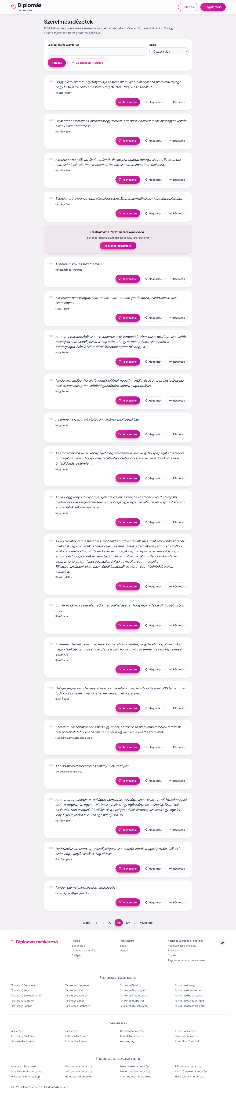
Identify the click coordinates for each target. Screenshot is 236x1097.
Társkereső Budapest (22, 985)
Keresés (57, 62)
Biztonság (173, 950)
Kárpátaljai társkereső (132, 1035)
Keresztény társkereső (23, 1035)
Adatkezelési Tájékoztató (182, 945)
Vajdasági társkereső (187, 1035)
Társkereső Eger (74, 1000)
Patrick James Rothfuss (68, 269)
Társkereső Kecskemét (188, 990)
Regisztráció (213, 7)
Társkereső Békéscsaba (189, 995)
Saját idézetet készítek (87, 63)
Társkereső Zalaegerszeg (189, 1000)
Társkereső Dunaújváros (133, 1005)
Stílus (152, 44)
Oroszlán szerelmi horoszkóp (26, 1071)
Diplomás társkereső (132, 1030)
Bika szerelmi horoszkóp (79, 1066)
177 (109, 922)
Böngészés (78, 945)
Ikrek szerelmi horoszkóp (134, 1066)
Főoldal (76, 940)
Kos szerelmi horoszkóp (23, 1066)
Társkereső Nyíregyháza (134, 990)
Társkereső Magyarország (190, 1005)
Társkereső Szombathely (134, 995)
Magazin (124, 950)
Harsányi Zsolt (63, 131)
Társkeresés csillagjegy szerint (118, 1058)
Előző (86, 922)
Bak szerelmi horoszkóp (78, 1076)
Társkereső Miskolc (131, 985)
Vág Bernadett (63, 92)
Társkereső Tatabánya (77, 1005)
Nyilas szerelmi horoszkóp (25, 1076)
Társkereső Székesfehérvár (26, 995)
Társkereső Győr (74, 990)
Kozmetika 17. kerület (187, 1041)
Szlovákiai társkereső (22, 1041)
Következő (146, 922)
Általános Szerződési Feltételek (186, 940)
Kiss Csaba (61, 616)
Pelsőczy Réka (63, 577)
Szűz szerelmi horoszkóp (79, 1071)
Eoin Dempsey (63, 859)
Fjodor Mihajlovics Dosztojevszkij (74, 737)
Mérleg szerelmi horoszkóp (135, 1071)
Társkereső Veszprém (22, 1000)
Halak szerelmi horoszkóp (189, 1076)
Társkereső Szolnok (76, 995)
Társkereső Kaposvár (132, 1000)
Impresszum (127, 940)
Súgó (123, 945)
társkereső (16, 1030)
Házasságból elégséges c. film (72, 893)
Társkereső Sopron (21, 1005)
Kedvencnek (127, 102)
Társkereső (71, 1030)
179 (128, 922)
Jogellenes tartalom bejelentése (186, 960)
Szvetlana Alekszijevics (68, 771)
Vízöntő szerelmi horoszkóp (135, 1076)
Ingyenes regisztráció (118, 245)
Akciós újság (127, 1041)
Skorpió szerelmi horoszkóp (191, 1071)
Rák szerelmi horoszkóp (188, 1066)
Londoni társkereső (76, 1041)
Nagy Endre (62, 352)
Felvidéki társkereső (77, 1035)
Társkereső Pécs (19, 990)
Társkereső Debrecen (77, 985)
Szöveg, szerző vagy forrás (63, 44)
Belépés (188, 7)
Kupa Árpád (62, 308)
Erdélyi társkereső (185, 1030)
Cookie (172, 955)
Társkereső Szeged (186, 985)
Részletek (177, 102)
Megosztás (153, 102)
